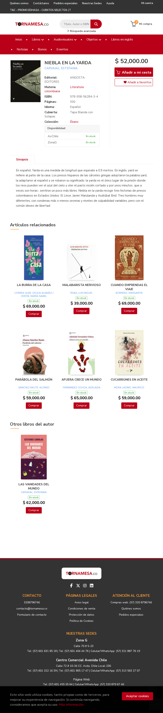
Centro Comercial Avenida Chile (81, 660)
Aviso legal (82, 602)
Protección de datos (81, 615)
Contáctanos (41, 3)
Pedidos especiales (66, 3)
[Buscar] (96, 24)
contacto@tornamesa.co (31, 608)
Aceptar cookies (137, 696)
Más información (71, 704)
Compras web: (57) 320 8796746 (131, 602)
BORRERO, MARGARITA (129, 293)
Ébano (74, 122)
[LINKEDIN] (92, 586)
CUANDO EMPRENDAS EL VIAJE (129, 287)
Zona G (81, 640)
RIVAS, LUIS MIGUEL (81, 293)
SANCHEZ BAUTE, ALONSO (33, 387)
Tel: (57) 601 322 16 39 (42, 671)
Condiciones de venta (81, 608)
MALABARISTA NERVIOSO (81, 285)
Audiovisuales (64, 39)
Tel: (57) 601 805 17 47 (73, 671)
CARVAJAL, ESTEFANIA (61, 68)
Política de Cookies (81, 621)
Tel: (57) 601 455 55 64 (58, 684)
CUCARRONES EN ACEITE (129, 380)
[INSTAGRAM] (85, 586)
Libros (36, 39)
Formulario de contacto (32, 615)
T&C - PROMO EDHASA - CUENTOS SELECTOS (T (40, 10)
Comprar (33, 314)
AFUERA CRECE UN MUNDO (82, 380)
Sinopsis (22, 159)
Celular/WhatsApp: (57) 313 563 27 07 (115, 671)
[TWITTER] (78, 586)
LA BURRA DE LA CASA (34, 285)
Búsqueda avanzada (82, 31)
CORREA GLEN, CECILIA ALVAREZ (33, 293)
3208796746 (32, 602)
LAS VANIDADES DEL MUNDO (33, 486)
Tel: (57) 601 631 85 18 (42, 651)
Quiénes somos (19, 3)
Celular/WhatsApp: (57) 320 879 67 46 (99, 684)
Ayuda (110, 3)
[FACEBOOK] (71, 586)
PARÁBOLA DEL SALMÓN (33, 380)
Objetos (92, 39)
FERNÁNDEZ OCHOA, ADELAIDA (81, 387)
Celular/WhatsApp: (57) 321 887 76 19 (115, 651)
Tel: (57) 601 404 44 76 (73, 651)
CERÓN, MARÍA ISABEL (34, 296)
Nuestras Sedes (92, 3)
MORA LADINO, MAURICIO (129, 387)
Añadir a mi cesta (136, 72)
